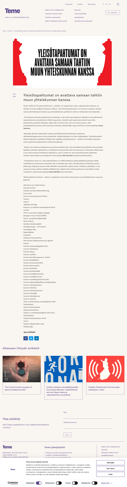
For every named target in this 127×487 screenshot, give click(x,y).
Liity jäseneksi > (112, 12)
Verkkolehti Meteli (107, 455)
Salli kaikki (110, 463)
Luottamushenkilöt (80, 14)
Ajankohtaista (92, 4)
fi (103, 4)
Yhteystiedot (68, 4)
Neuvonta (77, 10)
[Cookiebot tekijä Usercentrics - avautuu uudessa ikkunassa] (13, 483)
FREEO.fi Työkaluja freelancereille (56, 21)
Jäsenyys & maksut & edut (53, 14)
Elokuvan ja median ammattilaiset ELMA (59, 453)
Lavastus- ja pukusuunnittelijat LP (57, 455)
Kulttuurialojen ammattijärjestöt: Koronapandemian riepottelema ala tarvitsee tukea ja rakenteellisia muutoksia (63, 391)
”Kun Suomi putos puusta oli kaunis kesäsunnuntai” (18, 388)
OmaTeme (80, 4)
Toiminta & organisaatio (52, 17)
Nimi (65, 412)
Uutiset (5, 374)
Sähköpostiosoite (70, 422)
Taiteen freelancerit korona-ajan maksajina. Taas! (104, 388)
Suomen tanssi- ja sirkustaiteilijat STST (58, 457)
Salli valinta (110, 468)
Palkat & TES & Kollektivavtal (54, 10)
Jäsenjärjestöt (79, 17)
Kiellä (110, 474)
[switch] (59, 483)
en (106, 4)
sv (109, 4)
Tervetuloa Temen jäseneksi (83, 21)
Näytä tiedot (105, 483)
